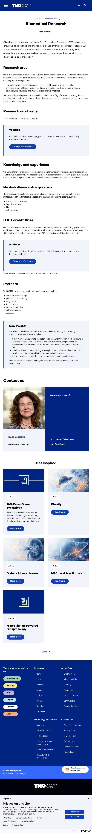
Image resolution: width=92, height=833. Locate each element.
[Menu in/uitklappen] (5, 5)
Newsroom (39, 668)
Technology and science (45, 720)
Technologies (42, 736)
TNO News (41, 712)
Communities (69, 701)
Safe (9, 693)
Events (39, 679)
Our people (68, 690)
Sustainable (12, 679)
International (69, 752)
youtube (14, 130)
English (6, 799)
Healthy (10, 686)
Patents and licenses (45, 749)
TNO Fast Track (70, 736)
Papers (39, 701)
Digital (10, 700)
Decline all (74, 817)
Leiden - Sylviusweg (64, 439)
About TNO (66, 668)
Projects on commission (74, 725)
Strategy (67, 685)
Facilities (40, 725)
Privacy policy (17, 825)
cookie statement (20, 139)
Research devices (44, 730)
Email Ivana (60, 444)
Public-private (69, 730)
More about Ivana (16, 445)
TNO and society (71, 695)
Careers (10, 714)
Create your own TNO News (78, 769)
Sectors (10, 707)
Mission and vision (71, 679)
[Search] (79, 5)
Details (5, 825)
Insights (40, 690)
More (44, 652)
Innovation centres (72, 747)
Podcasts (40, 695)
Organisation (69, 674)
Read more (15, 529)
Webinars (40, 685)
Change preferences (23, 147)
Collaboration (67, 720)
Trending (40, 706)
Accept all (75, 812)
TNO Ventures (69, 741)
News (39, 674)
